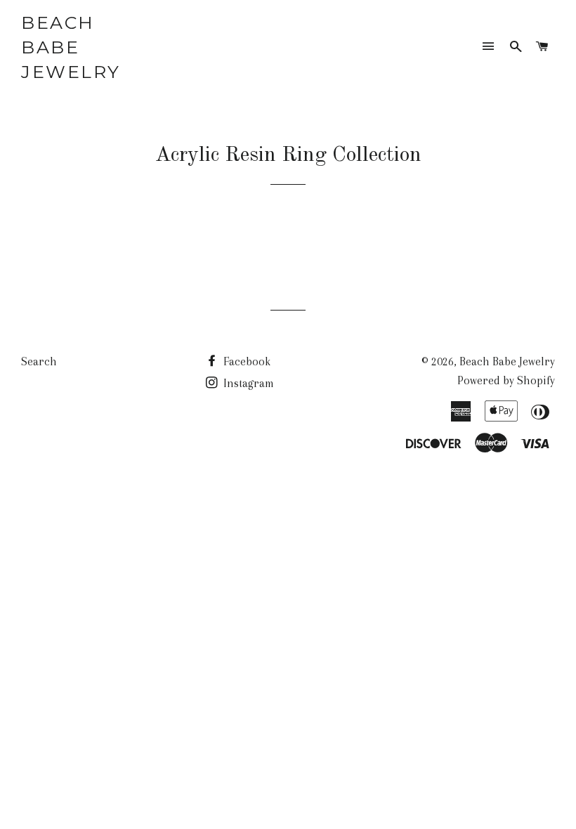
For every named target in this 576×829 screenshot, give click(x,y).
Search (39, 361)
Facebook (245, 361)
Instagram (247, 383)
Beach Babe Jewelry (71, 47)
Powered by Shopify (506, 380)
